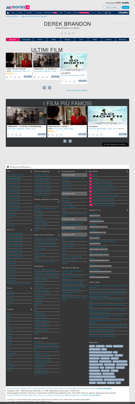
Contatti (16, 395)
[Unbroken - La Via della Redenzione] (46, 60)
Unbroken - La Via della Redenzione (51, 69)
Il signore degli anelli (96, 380)
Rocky (118, 383)
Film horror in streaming (41, 195)
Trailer (93, 388)
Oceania (95, 175)
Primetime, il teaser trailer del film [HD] (101, 333)
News (54, 39)
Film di (9, 219)
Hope (36, 310)
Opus (115, 352)
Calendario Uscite (38, 388)
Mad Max (92, 383)
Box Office (73, 388)
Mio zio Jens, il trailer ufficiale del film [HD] (102, 336)
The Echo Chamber (68, 246)
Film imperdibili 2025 (13, 185)
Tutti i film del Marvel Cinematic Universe (102, 377)
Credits (9, 395)
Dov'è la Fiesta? (39, 286)
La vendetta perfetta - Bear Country (45, 245)
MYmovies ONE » (12, 16)
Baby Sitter (114, 358)
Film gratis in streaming (41, 175)
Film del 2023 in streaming (42, 185)
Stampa (67, 39)
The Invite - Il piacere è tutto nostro (45, 269)
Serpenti (64, 253)
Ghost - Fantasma (94, 236)
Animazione (10, 301)
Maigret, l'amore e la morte (42, 357)
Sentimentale (74, 75)
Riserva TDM (63, 395)
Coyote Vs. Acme (39, 227)
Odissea (95, 178)
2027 (8, 175)
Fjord (36, 307)
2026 (12, 175)
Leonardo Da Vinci (105, 361)
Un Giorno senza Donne (41, 370)
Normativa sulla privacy (29, 395)
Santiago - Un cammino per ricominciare (46, 276)
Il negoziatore (93, 230)
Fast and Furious (108, 374)
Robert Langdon (94, 370)
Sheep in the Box (39, 255)
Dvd (55, 388)
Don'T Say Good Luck (41, 374)
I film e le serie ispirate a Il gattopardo (101, 355)
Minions (91, 258)
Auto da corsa (94, 367)
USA (24, 71)
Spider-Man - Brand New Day (102, 181)
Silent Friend (38, 217)
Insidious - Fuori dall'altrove (101, 192)
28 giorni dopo (118, 346)
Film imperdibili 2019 (13, 205)
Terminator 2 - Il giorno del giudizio (105, 205)
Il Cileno (37, 252)
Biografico (47, 71)
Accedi (125, 7)
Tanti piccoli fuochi (16, 69)
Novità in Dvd (11, 225)
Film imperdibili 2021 (13, 198)
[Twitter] (65, 33)
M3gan (104, 349)
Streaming (122, 39)
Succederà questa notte (41, 323)
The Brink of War (39, 367)
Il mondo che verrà (95, 219)
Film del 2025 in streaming (42, 178)
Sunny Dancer (66, 190)
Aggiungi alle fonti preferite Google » (34, 16)
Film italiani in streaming (42, 192)
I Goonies (92, 264)
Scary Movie (100, 346)
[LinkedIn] (69, 33)
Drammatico (17, 71)
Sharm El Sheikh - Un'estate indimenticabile (103, 241)
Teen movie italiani (95, 374)
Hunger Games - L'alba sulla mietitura (46, 273)
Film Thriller (10, 295)
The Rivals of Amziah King (42, 360)
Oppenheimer (105, 358)
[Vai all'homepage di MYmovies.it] (18, 9)
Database (23, 388)
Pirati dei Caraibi (110, 364)
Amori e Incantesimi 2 (68, 243)
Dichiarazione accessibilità (79, 395)
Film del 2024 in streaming (42, 181)
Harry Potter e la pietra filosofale (44, 262)
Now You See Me (95, 349)
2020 (29, 71)
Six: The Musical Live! (41, 363)
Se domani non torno (40, 327)
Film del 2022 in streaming (42, 188)
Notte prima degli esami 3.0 (97, 247)
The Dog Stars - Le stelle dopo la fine (45, 238)
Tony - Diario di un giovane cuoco (44, 241)
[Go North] (74, 62)
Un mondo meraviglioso (41, 224)
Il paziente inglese (95, 269)
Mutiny (64, 250)
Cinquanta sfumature (96, 364)
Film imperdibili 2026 (13, 181)
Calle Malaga (38, 300)
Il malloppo (37, 205)
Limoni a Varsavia (39, 248)
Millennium (114, 370)
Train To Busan (39, 213)
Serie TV (50, 388)
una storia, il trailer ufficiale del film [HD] (101, 329)
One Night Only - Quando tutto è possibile (106, 195)
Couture (36, 258)
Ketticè (36, 230)
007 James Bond (122, 364)
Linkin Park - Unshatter (41, 290)
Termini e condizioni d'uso (48, 395)
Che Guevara (101, 383)
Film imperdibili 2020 (13, 202)
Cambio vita (93, 225)
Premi (40, 39)
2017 (59, 71)
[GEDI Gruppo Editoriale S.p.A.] (118, 2)
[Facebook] (62, 33)
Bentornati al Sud (39, 313)
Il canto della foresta (40, 330)
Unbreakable (120, 367)
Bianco (36, 334)
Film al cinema (11, 215)
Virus (102, 367)
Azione (9, 305)
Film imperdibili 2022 (13, 195)
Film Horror (10, 298)
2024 (21, 175)
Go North (65, 73)
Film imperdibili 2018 (13, 208)
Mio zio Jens (38, 341)
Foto (81, 39)
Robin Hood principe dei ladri (98, 253)
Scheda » (27, 77)
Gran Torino (93, 275)
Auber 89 (64, 263)
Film (29, 388)
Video (95, 39)
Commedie (10, 291)
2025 (17, 175)
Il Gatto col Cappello (40, 317)
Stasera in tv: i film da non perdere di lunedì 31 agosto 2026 (107, 291)
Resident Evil (38, 283)
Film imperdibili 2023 (13, 192)
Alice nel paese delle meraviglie (114, 380)
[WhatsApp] (73, 33)
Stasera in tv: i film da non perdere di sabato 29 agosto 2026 (108, 326)
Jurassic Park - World (120, 361)
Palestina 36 (38, 303)
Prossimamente (83, 388)
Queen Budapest (39, 296)
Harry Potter (105, 370)
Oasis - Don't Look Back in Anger (72, 257)
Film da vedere (11, 212)
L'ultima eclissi (93, 213)
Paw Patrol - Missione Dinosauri (72, 231)
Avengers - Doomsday (41, 280)
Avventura (65, 75)
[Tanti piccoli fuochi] (19, 60)
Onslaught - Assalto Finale (42, 293)
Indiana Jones (110, 367)
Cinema (108, 39)
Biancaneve (118, 355)
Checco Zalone (94, 358)
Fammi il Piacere (39, 220)
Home (9, 388)
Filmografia (26, 39)
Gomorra (109, 346)
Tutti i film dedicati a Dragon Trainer (101, 352)
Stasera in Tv (63, 388)
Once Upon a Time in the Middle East (45, 345)
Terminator (111, 383)
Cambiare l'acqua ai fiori (42, 320)
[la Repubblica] (125, 2)
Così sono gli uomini (40, 353)
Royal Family (94, 361)
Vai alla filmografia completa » (77, 90)
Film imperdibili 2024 (13, 188)
